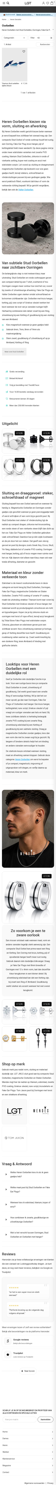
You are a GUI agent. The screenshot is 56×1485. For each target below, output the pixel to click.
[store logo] (28, 3)
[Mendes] (41, 1111)
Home (4, 19)
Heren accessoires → (44, 15)
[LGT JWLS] (14, 1111)
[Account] (43, 3)
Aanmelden (45, 1419)
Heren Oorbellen (22, 759)
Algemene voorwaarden (34, 1483)
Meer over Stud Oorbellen (14, 352)
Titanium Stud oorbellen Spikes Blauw (10, 85)
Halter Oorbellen (25, 189)
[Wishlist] (47, 3)
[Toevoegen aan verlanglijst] (24, 51)
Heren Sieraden (15, 19)
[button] (28, 1174)
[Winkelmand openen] (51, 3)
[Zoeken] (8, 3)
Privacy (50, 1483)
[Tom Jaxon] (14, 1138)
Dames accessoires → (24, 15)
